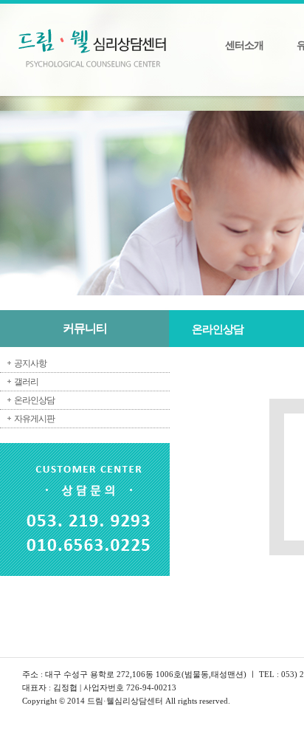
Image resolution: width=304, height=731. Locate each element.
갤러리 (26, 382)
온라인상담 (34, 400)
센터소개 (244, 45)
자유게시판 (34, 418)
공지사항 (30, 363)
